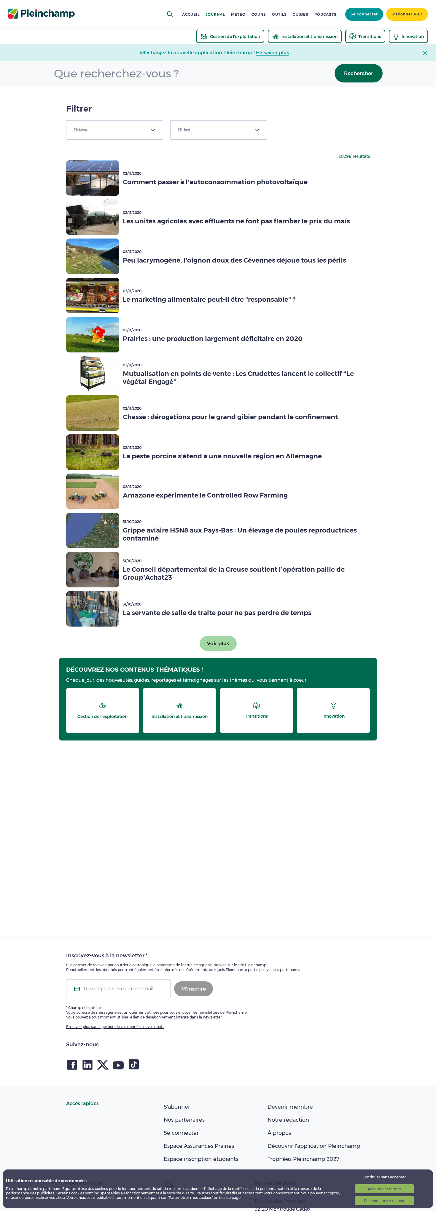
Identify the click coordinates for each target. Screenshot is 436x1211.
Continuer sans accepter (384, 1177)
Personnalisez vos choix (384, 1201)
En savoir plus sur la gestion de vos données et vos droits (115, 1026)
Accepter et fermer (384, 1189)
